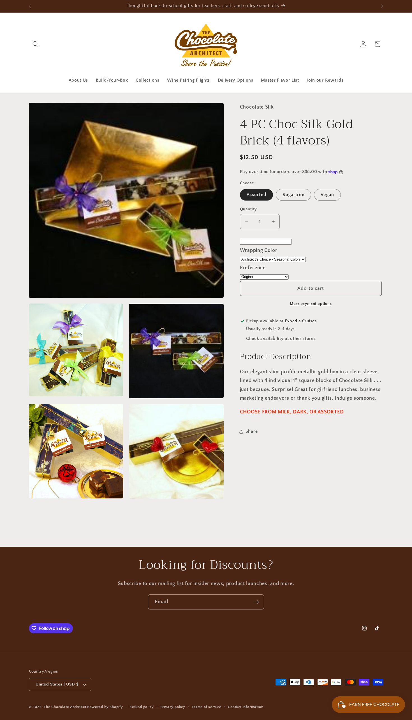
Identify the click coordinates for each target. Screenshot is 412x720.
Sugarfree (293, 194)
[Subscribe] (256, 601)
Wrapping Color (258, 250)
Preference (253, 268)
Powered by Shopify (105, 707)
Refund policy (141, 707)
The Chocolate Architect (65, 707)
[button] (36, 44)
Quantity (248, 209)
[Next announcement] (382, 6)
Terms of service (206, 707)
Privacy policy (172, 707)
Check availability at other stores (281, 338)
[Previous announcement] (30, 6)
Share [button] (252, 431)
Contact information (245, 707)
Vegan (327, 194)
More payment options (311, 304)
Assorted (256, 194)
